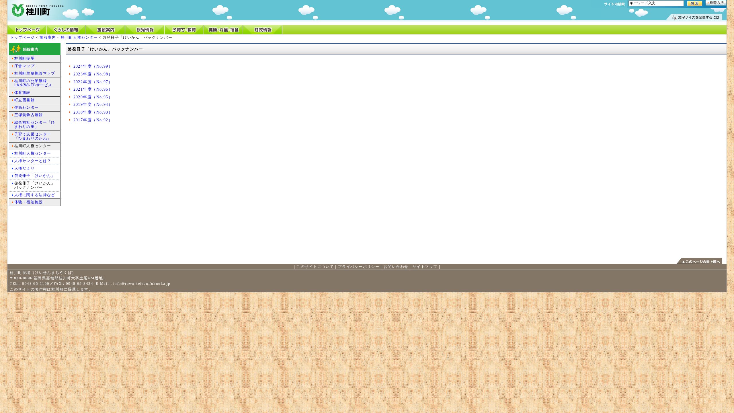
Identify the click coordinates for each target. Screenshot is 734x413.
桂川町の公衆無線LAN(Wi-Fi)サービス (33, 83)
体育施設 (22, 92)
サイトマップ (425, 266)
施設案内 (48, 37)
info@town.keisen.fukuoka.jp (142, 283)
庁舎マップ (24, 66)
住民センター (26, 107)
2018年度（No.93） (93, 112)
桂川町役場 (24, 58)
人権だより (24, 168)
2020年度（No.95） (93, 97)
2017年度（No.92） (93, 120)
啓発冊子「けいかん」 (34, 176)
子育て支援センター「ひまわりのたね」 (32, 136)
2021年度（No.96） (93, 89)
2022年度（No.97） (93, 81)
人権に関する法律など (34, 195)
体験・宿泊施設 (28, 202)
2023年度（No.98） (93, 74)
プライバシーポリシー (358, 266)
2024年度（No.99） (93, 66)
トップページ (22, 37)
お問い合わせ (396, 266)
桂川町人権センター (79, 37)
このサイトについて (315, 266)
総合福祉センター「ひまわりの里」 (34, 124)
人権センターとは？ (32, 161)
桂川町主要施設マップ (34, 73)
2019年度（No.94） (93, 104)
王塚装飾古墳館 (28, 115)
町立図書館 (24, 100)
